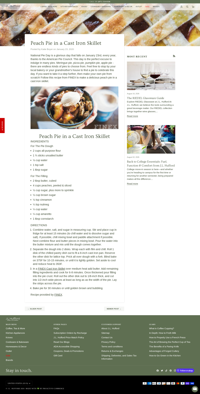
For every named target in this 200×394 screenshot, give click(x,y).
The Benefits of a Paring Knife (164, 346)
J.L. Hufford (14, 388)
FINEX (58, 294)
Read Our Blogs (62, 342)
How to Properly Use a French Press (167, 337)
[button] (49, 6)
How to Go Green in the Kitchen (165, 355)
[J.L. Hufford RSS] (174, 56)
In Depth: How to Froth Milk (162, 333)
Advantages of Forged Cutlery (164, 351)
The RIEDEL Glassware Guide (145, 98)
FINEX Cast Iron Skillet (51, 268)
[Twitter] (162, 371)
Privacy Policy (108, 342)
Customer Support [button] (111, 324)
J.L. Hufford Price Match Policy (69, 337)
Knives (9, 337)
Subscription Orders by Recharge (70, 333)
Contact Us (106, 337)
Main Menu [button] (11, 324)
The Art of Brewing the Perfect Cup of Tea (169, 342)
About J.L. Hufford (110, 328)
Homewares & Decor (16, 346)
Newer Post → (114, 309)
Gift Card (58, 355)
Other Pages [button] (60, 324)
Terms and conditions (112, 346)
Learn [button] (152, 324)
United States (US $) (18, 383)
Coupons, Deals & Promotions (69, 351)
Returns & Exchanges (112, 351)
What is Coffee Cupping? (161, 328)
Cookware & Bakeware (17, 342)
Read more (132, 116)
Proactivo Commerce (53, 388)
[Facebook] (158, 371)
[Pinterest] (171, 371)
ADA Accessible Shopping (67, 346)
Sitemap (105, 333)
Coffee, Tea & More (15, 328)
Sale (8, 355)
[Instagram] (175, 371)
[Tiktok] (166, 371)
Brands (9, 360)
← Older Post (35, 309)
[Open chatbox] (195, 389)
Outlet (9, 351)
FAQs (56, 328)
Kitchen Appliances (15, 333)
